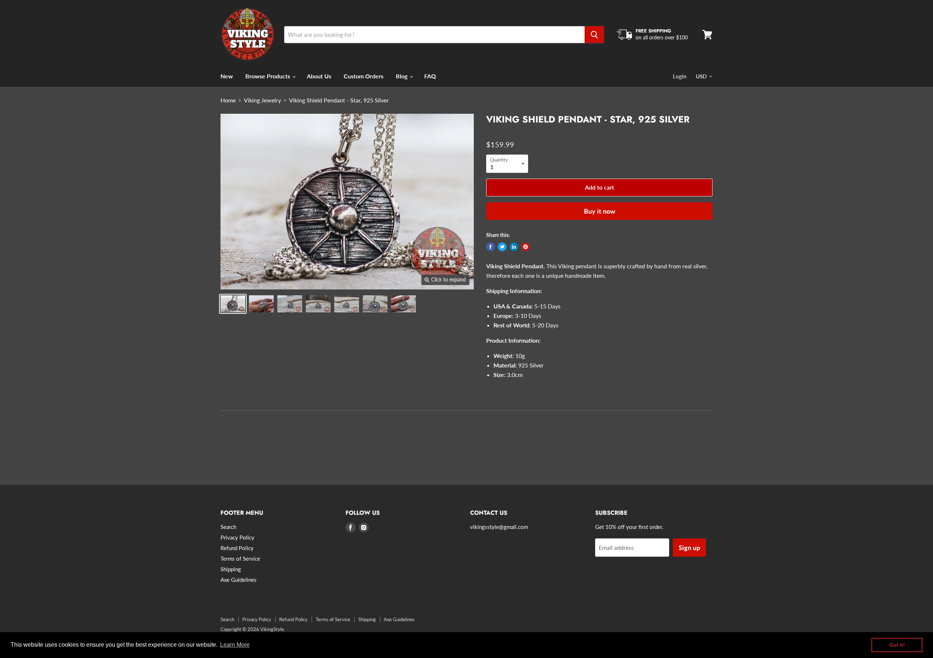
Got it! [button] (897, 645)
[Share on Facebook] (490, 246)
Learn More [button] (235, 645)
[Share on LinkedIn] (514, 246)
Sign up (689, 548)
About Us (319, 76)
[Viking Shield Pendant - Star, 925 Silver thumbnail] (233, 304)
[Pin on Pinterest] (525, 246)
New (226, 76)
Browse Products (268, 76)
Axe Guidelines (238, 579)
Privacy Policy (237, 537)
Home (228, 100)
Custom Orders (363, 76)
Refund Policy (237, 548)
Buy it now (599, 211)
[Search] (594, 34)
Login (679, 76)
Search (228, 526)
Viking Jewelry (262, 100)
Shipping (230, 569)
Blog (402, 76)
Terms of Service (240, 558)
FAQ (430, 76)
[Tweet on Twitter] (502, 246)
